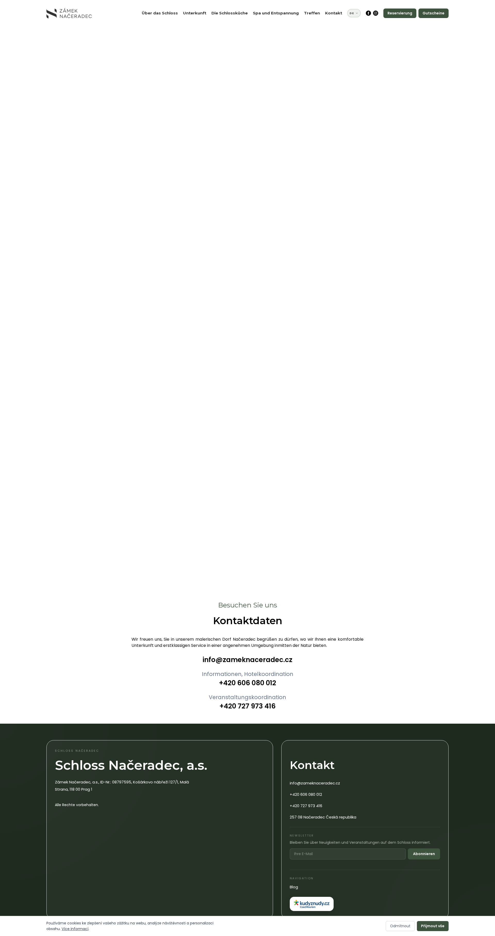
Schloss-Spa (269, 26)
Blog (294, 887)
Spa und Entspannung (276, 13)
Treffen (312, 13)
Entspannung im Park (278, 48)
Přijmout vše (432, 926)
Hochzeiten (319, 42)
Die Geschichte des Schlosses (164, 29)
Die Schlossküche (229, 13)
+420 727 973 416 (247, 706)
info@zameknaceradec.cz (247, 659)
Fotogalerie (156, 40)
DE (352, 13)
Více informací (75, 928)
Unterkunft (194, 13)
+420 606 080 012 (247, 683)
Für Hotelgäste (230, 34)
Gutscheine (433, 13)
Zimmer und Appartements (200, 29)
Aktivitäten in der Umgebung (273, 37)
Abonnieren (424, 853)
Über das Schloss (160, 13)
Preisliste (196, 40)
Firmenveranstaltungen (331, 34)
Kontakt (333, 13)
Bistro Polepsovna (233, 26)
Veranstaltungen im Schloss (326, 53)
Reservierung (399, 13)
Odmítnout (400, 926)
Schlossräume (321, 64)
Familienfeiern (322, 26)
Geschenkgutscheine (208, 48)
